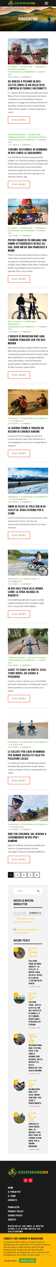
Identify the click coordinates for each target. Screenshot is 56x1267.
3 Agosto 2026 (34, 1150)
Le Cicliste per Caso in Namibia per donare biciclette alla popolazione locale (26, 755)
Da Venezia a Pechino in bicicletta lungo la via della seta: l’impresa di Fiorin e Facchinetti (27, 85)
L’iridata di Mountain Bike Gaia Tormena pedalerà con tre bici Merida (26, 339)
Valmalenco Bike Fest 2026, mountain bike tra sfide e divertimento (35, 1096)
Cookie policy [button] (10, 1260)
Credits (12, 1219)
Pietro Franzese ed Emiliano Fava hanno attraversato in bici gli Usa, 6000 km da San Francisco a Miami (27, 245)
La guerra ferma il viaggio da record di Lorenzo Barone (26, 429)
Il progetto (14, 1191)
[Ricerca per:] (28, 891)
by (21, 72)
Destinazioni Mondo (16, 135)
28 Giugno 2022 (17, 827)
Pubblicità (13, 1207)
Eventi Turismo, (33, 1036)
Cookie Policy (15, 1215)
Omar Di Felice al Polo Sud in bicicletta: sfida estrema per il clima (27, 510)
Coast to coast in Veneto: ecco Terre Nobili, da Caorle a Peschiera (27, 673)
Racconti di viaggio (36, 137)
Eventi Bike (32, 998)
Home (10, 1187)
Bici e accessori (15, 322)
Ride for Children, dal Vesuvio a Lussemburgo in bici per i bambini (27, 837)
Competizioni (30, 322)
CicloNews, (33, 949)
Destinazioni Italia (33, 1119)
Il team (11, 1195)
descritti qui (45, 1255)
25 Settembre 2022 (18, 500)
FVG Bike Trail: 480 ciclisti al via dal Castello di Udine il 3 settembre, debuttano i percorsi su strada (35, 1013)
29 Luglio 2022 (16, 745)
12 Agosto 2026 (34, 987)
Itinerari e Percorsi (16, 658)
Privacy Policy (15, 1211)
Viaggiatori (13, 824)
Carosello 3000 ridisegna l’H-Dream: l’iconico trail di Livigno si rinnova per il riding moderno (35, 1135)
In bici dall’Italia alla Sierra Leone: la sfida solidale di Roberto (25, 592)
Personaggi (40, 67)
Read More (19, 119)
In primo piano (26, 67)
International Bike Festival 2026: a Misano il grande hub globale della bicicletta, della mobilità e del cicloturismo (35, 1058)
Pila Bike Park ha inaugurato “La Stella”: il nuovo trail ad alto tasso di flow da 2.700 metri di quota (35, 972)
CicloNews (12, 67)
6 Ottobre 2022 (17, 421)
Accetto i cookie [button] (27, 1260)
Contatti (12, 1199)
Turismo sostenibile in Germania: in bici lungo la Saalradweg (28, 151)
